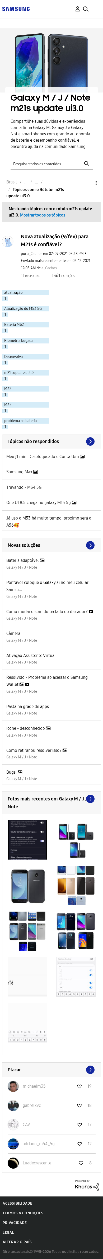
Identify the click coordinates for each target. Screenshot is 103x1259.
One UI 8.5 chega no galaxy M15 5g (39, 502)
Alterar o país (17, 1242)
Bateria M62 (14, 324)
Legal (8, 1232)
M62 (7, 389)
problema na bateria (20, 421)
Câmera (13, 633)
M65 (8, 405)
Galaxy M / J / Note (21, 567)
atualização (13, 292)
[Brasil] (16, 8)
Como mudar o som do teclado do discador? (47, 611)
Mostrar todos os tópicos (42, 215)
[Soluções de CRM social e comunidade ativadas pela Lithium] (87, 1185)
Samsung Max (19, 471)
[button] (27, 840)
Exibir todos (51, 799)
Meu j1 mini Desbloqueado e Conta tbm (43, 456)
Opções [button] (87, 183)
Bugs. (12, 772)
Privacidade (15, 1223)
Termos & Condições (23, 1213)
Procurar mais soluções (51, 545)
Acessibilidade (17, 1203)
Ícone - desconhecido (26, 728)
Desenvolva (13, 356)
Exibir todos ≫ (51, 441)
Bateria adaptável (23, 560)
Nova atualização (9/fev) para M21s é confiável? (54, 240)
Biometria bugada (18, 340)
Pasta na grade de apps (27, 706)
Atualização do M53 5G (23, 308)
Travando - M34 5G (23, 487)
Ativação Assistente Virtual (31, 655)
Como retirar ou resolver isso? (34, 750)
